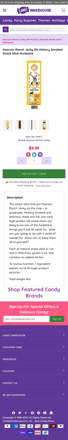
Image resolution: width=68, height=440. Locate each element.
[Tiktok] (26, 412)
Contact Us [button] (10, 383)
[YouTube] (44, 412)
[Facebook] (13, 412)
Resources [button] (9, 359)
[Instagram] (38, 412)
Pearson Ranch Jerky (38, 140)
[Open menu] (8, 10)
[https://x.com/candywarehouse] (51, 412)
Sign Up (57, 318)
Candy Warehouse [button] (14, 335)
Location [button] (8, 371)
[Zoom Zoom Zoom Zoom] (34, 86)
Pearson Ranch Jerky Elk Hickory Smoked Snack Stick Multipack (33, 51)
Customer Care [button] (12, 347)
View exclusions (43, 185)
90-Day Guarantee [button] (14, 394)
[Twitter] (19, 412)
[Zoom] (9, 112)
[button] (7, 20)
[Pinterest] (32, 412)
